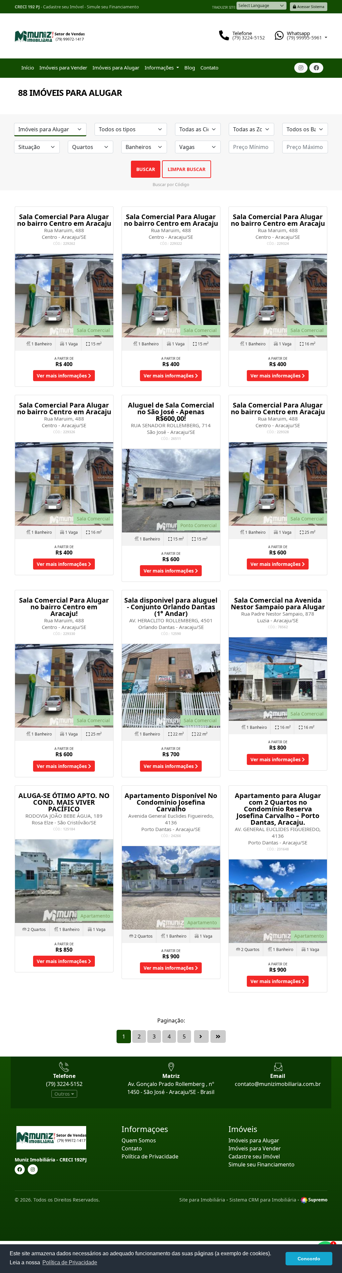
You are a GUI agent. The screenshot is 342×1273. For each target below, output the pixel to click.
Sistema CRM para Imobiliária (262, 1200)
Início (27, 67)
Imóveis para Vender (63, 67)
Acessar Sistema (310, 6)
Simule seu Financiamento (113, 7)
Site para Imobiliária (202, 1200)
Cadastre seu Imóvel (63, 7)
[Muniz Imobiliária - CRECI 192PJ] (49, 33)
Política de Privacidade (150, 1156)
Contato (209, 67)
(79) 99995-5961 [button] (305, 37)
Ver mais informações (62, 375)
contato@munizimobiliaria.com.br (278, 1084)
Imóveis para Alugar (116, 67)
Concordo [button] (309, 1258)
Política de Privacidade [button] (69, 1262)
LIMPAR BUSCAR (186, 169)
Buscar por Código (171, 184)
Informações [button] (160, 67)
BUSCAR (145, 169)
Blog (189, 67)
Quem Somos (139, 1140)
